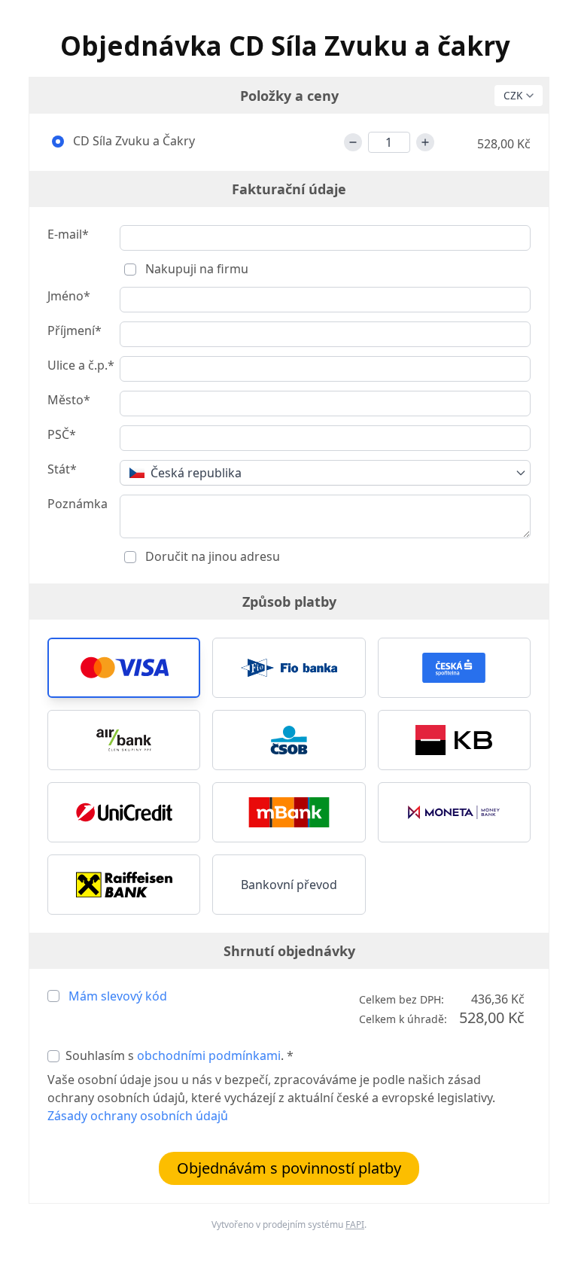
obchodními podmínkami (209, 1055)
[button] (123, 668)
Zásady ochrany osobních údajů (137, 1115)
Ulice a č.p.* (80, 365)
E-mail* (68, 234)
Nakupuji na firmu (195, 268)
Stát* (62, 469)
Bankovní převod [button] (289, 884)
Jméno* (68, 296)
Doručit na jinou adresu (211, 556)
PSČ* (61, 434)
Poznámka (77, 503)
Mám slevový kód (117, 996)
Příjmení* (74, 330)
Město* (68, 399)
